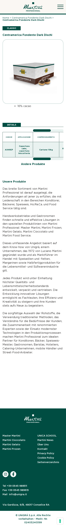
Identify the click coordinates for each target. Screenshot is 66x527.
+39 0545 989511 (15, 485)
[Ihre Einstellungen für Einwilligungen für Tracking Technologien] (60, 521)
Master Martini (11, 435)
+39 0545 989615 (16, 490)
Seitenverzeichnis (48, 462)
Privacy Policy (45, 453)
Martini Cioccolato (14, 440)
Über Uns (43, 444)
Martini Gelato (11, 444)
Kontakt (42, 449)
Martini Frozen (11, 449)
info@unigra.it (15, 494)
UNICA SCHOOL (47, 435)
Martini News (45, 440)
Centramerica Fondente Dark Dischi (32, 18)
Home (6, 18)
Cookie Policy (45, 457)
